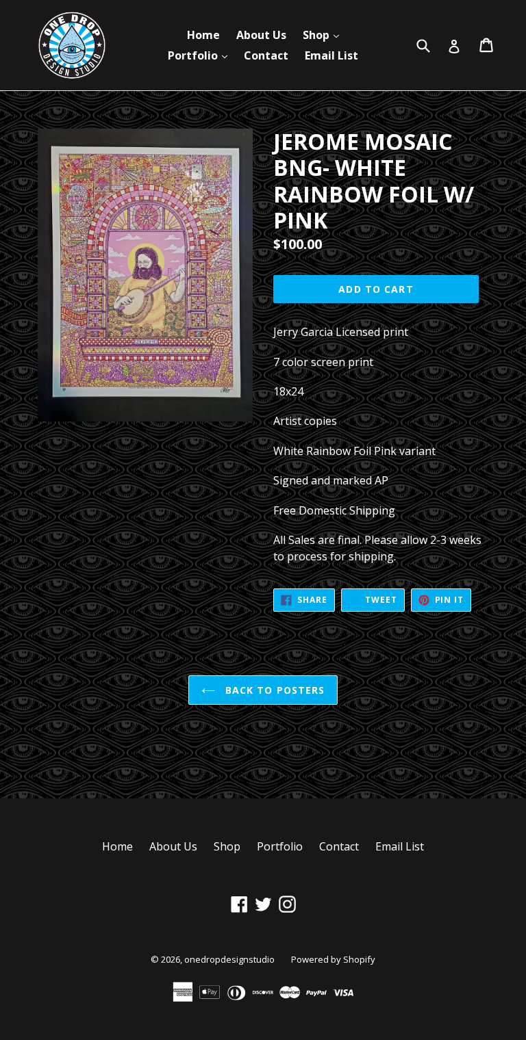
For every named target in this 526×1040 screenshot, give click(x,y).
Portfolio (201, 55)
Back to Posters (273, 690)
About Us (261, 34)
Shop (324, 34)
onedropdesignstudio (229, 959)
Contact (266, 55)
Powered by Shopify (333, 959)
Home (203, 34)
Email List (331, 55)
